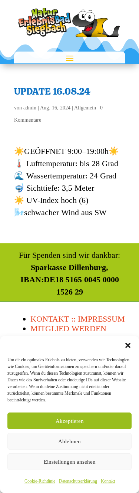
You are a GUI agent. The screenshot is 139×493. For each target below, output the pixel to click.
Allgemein (85, 108)
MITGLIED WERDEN (68, 328)
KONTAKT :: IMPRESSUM (77, 318)
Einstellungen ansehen (70, 462)
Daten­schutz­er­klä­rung (78, 481)
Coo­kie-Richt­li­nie (39, 481)
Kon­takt (108, 481)
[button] (128, 345)
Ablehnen (69, 441)
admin (29, 108)
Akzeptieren (70, 421)
